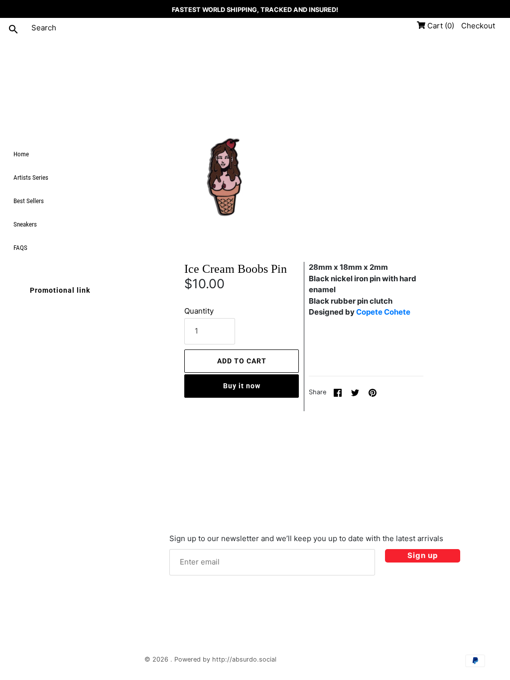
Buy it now (241, 386)
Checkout (478, 25)
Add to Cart (241, 361)
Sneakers (25, 224)
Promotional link (60, 290)
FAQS (20, 247)
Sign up (422, 555)
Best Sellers (28, 201)
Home (21, 154)
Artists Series (30, 177)
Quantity (199, 311)
